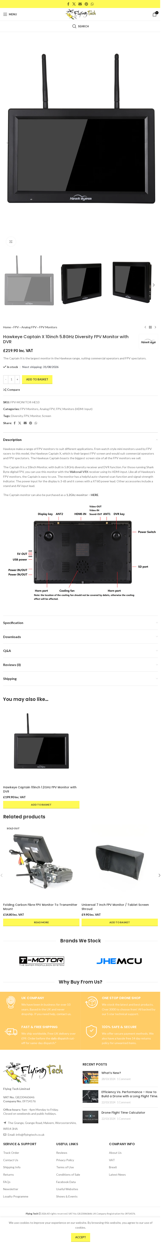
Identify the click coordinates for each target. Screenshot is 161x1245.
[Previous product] (145, 327)
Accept (80, 1237)
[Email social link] (80, 4)
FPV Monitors (48, 327)
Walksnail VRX (79, 471)
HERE (94, 495)
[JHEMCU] (119, 961)
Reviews (61, 1153)
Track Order (11, 1153)
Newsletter (10, 1189)
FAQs (6, 1182)
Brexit (113, 1167)
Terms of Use (65, 1167)
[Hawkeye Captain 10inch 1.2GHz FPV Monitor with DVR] (41, 745)
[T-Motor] (41, 961)
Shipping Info (12, 1167)
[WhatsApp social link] (92, 4)
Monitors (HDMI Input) (77, 409)
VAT (112, 1160)
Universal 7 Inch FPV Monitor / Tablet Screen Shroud (115, 907)
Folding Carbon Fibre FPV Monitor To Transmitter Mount (40, 907)
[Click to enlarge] (11, 241)
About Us (115, 1153)
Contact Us (10, 1160)
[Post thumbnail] (90, 1077)
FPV (16, 327)
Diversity (17, 416)
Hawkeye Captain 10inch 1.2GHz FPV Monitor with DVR (40, 789)
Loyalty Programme (15, 1196)
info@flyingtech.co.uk (30, 1134)
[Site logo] (80, 14)
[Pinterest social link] (86, 4)
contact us (64, 1014)
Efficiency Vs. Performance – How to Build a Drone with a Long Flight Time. (129, 1094)
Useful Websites (67, 1189)
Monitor (35, 416)
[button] (7, 143)
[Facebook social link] (68, 4)
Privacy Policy (65, 1160)
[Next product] (155, 327)
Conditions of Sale (68, 1174)
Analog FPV (29, 327)
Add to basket (37, 379)
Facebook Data (66, 1182)
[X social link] (74, 4)
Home (7, 327)
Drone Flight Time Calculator (123, 1112)
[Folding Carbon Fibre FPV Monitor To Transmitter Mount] (41, 862)
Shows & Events (67, 1196)
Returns (8, 1174)
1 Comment (124, 1079)
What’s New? (111, 1073)
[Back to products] (150, 327)
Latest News (117, 1174)
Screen (46, 416)
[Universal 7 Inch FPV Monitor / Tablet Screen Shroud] (120, 862)
